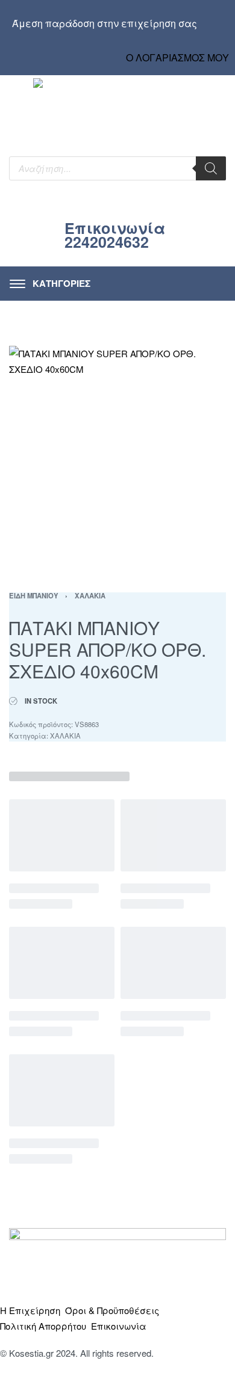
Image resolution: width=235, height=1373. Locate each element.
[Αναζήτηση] (211, 168)
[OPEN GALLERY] (117, 454)
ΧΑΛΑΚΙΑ (90, 595)
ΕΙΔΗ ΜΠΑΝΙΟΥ (33, 595)
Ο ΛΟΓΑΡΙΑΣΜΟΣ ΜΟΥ (177, 57)
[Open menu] (50, 283)
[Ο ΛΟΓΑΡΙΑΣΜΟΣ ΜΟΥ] (177, 46)
